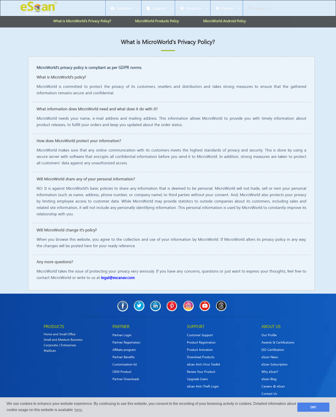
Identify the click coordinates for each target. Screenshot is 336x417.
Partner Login (121, 335)
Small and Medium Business (63, 339)
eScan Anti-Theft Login (203, 386)
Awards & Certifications (277, 342)
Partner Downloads (125, 379)
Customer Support (200, 335)
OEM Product (121, 371)
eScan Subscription (274, 364)
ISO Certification (272, 349)
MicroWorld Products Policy (157, 20)
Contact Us (269, 393)
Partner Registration (126, 342)
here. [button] (79, 410)
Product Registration (201, 342)
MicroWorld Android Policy (224, 20)
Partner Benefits (123, 357)
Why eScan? (269, 371)
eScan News (269, 357)
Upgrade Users (197, 379)
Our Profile (269, 335)
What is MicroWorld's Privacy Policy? (82, 20)
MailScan (50, 350)
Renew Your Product (201, 371)
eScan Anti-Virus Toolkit (203, 364)
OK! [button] (313, 407)
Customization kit (124, 364)
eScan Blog (269, 379)
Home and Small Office (59, 334)
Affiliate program (124, 349)
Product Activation (200, 349)
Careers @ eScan (273, 386)
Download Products (200, 357)
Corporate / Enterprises (60, 345)
